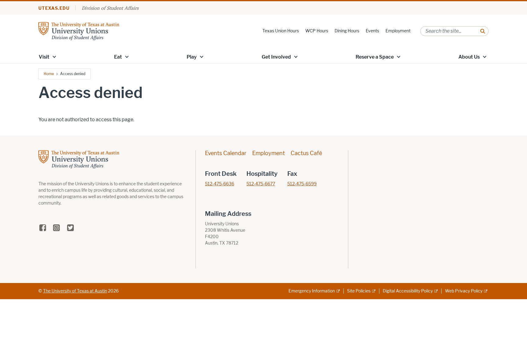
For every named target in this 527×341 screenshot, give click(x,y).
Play (192, 57)
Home (49, 73)
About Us (469, 57)
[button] (54, 56)
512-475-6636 (219, 184)
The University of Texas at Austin (75, 291)
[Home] (78, 31)
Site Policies (359, 291)
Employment (397, 31)
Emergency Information (312, 291)
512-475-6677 (260, 184)
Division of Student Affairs (110, 8)
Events (372, 31)
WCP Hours (316, 31)
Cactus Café (306, 153)
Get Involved (276, 57)
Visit (44, 57)
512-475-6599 (302, 184)
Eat (118, 57)
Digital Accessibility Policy (408, 291)
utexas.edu (54, 8)
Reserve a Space (375, 57)
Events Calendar (225, 153)
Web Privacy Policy (463, 291)
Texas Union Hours (280, 31)
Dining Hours (347, 31)
